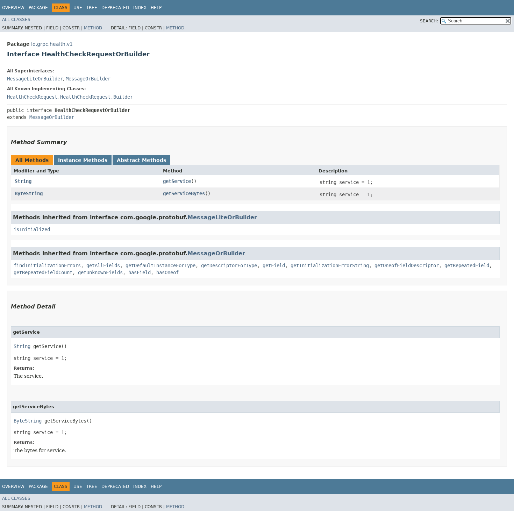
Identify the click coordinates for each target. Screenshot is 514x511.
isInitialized (32, 229)
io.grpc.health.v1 (52, 44)
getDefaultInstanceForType (160, 265)
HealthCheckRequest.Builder (96, 97)
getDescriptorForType (229, 265)
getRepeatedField (466, 265)
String (23, 181)
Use (77, 7)
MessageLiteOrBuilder (35, 78)
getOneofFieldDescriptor (406, 265)
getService (177, 181)
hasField (139, 272)
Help (156, 7)
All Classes (16, 19)
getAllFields (103, 265)
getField (274, 265)
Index (140, 7)
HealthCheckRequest (32, 97)
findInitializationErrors (47, 265)
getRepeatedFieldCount (43, 272)
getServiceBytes (184, 193)
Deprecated (115, 7)
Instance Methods (82, 160)
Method (93, 28)
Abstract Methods (141, 160)
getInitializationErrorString (330, 265)
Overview (13, 7)
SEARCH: (429, 21)
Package (38, 7)
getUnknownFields (100, 272)
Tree (91, 7)
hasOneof (167, 272)
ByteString (29, 193)
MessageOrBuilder (88, 78)
